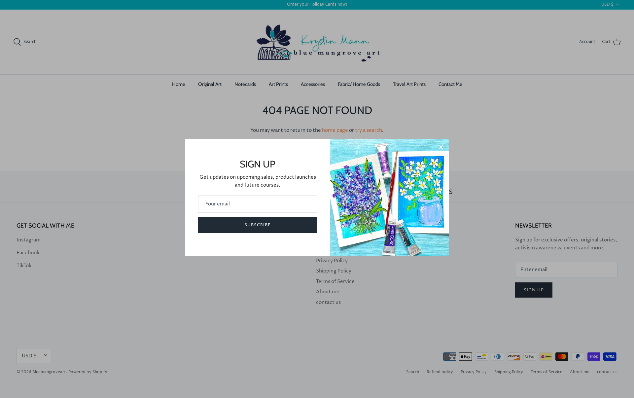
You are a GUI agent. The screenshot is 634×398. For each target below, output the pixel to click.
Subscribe (257, 225)
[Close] (441, 147)
